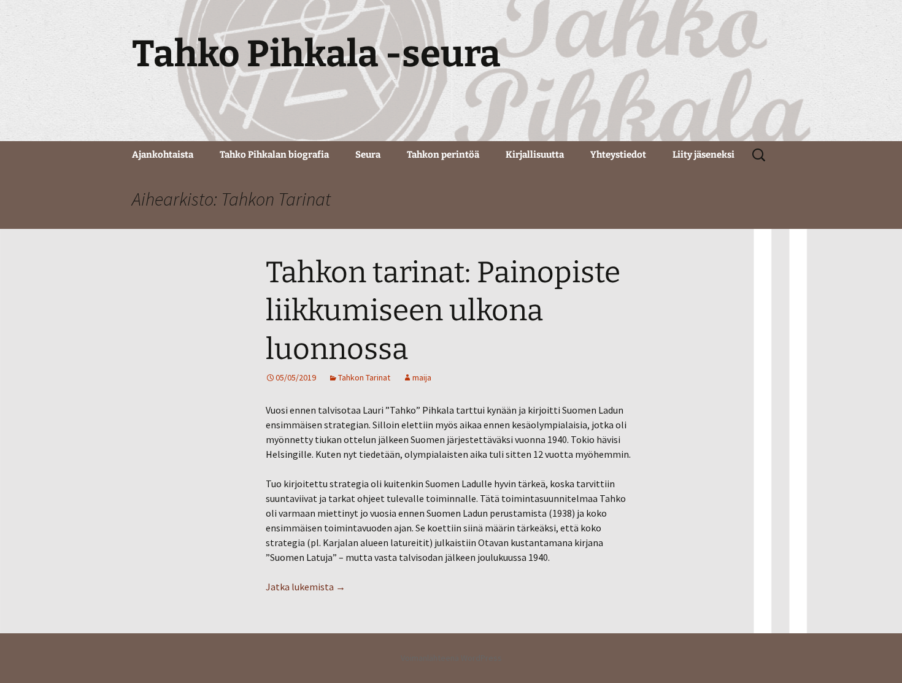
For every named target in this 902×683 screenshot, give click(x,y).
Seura (367, 154)
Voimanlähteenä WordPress (451, 657)
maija (421, 377)
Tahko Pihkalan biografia (274, 154)
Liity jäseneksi (703, 154)
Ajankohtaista (162, 154)
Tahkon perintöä (443, 154)
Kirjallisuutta (535, 154)
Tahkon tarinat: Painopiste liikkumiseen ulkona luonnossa (443, 311)
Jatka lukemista (305, 587)
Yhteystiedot (618, 154)
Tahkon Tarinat (364, 377)
